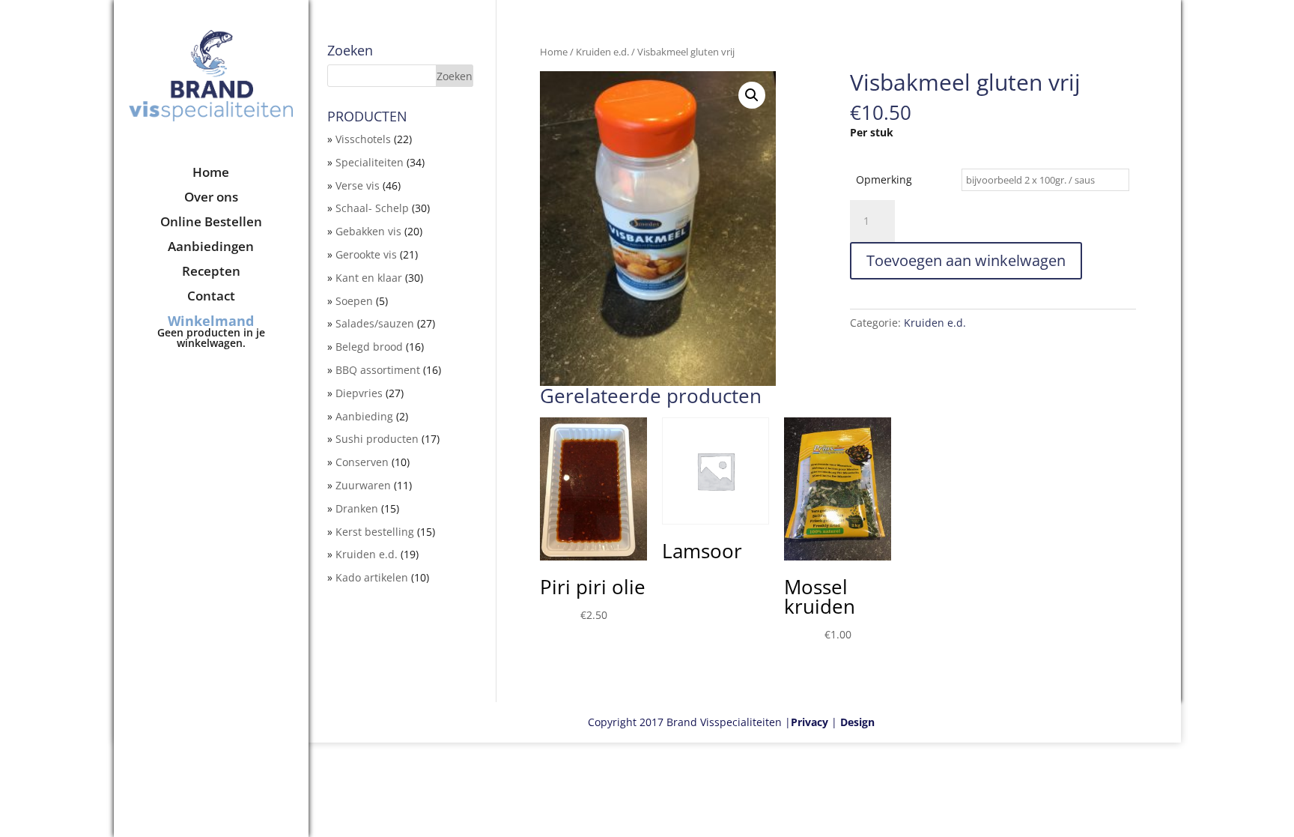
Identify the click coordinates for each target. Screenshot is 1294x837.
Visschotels (363, 139)
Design (857, 722)
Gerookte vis (366, 254)
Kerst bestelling (374, 532)
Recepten (211, 272)
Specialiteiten (369, 162)
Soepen (354, 301)
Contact (211, 297)
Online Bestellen (211, 223)
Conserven (362, 462)
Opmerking (884, 179)
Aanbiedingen (211, 248)
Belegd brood (369, 346)
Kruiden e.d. (602, 51)
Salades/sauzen (374, 323)
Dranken (356, 508)
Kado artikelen (371, 577)
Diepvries (359, 393)
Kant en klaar (368, 278)
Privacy (809, 722)
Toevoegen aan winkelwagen (966, 260)
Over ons (211, 198)
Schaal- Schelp (372, 208)
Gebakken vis (368, 231)
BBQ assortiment (377, 370)
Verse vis (357, 185)
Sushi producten (377, 439)
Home (210, 174)
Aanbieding (364, 416)
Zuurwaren (363, 485)
